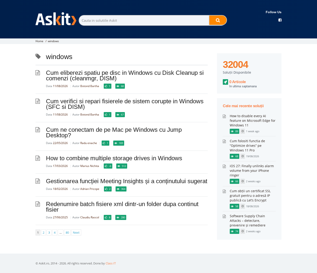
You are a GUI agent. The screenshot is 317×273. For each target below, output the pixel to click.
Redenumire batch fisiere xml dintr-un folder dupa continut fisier (122, 207)
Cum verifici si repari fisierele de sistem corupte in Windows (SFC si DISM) (125, 104)
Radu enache (88, 143)
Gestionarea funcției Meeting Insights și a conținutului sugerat (126, 181)
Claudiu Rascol (89, 217)
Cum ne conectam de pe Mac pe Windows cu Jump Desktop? (114, 132)
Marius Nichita (89, 166)
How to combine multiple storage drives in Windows (114, 158)
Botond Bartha (89, 86)
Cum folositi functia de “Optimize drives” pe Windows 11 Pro (247, 145)
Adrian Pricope (89, 189)
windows (53, 41)
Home (39, 41)
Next (76, 232)
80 (67, 232)
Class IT (111, 263)
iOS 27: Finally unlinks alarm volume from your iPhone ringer (252, 170)
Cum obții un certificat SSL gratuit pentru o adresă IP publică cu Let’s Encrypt (250, 195)
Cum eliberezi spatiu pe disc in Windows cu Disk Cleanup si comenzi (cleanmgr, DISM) (125, 75)
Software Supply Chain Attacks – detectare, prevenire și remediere (247, 220)
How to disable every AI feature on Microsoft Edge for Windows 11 (252, 120)
